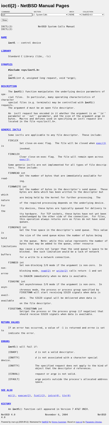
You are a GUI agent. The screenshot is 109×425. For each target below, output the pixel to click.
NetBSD (45, 422)
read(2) (46, 270)
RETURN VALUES (10, 322)
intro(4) (53, 395)
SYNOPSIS (6, 64)
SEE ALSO (6, 390)
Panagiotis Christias (93, 422)
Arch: (73, 12)
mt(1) (11, 395)
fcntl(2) (39, 395)
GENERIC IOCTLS (11, 129)
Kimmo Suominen (59, 422)
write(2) (62, 270)
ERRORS (5, 341)
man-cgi (79, 422)
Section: (38, 12)
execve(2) (24, 395)
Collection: (88, 12)
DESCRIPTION (9, 86)
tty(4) (66, 395)
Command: (6, 12)
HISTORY (6, 403)
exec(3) (101, 143)
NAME (4, 37)
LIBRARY (6, 51)
